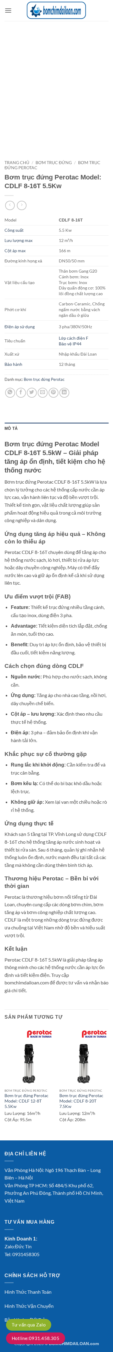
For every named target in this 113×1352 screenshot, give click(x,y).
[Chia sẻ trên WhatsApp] (10, 393)
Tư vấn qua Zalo (29, 1324)
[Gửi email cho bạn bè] (43, 393)
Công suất (14, 230)
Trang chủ (17, 162)
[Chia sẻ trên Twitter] (32, 393)
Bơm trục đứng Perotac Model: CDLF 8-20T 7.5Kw (81, 1101)
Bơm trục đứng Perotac (44, 379)
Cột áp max (15, 250)
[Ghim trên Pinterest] (53, 393)
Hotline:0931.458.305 (35, 1338)
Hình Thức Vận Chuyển (29, 1306)
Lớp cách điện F (73, 338)
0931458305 (25, 1254)
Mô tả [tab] (11, 428)
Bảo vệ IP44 (70, 343)
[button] (8, 10)
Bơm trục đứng (54, 162)
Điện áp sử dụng (20, 326)
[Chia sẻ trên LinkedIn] (64, 393)
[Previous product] (21, 205)
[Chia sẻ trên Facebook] (21, 393)
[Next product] (9, 205)
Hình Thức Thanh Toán (28, 1292)
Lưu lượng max (19, 240)
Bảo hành (13, 364)
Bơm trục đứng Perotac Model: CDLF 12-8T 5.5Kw (27, 1101)
